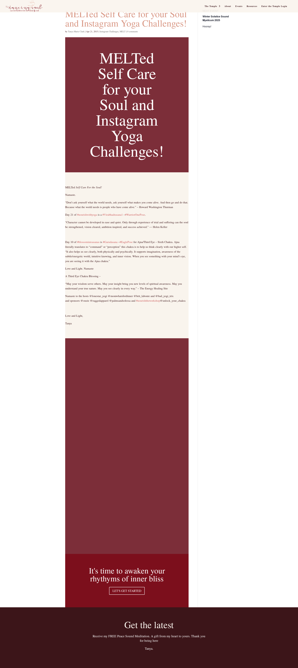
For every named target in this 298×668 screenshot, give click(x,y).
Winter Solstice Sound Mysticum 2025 (216, 18)
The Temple (211, 6)
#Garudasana (110, 242)
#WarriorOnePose (135, 214)
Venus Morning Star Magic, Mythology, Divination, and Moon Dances (120, 442)
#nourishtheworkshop (148, 300)
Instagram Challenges (109, 31)
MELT (123, 31)
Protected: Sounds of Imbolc (107, 418)
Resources (252, 6)
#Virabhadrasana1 (112, 214)
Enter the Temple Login (274, 6)
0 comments (132, 31)
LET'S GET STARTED (127, 591)
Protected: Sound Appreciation (109, 540)
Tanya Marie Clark (76, 31)
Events (238, 6)
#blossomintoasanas (88, 242)
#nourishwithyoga (87, 214)
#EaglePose (126, 242)
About (227, 6)
